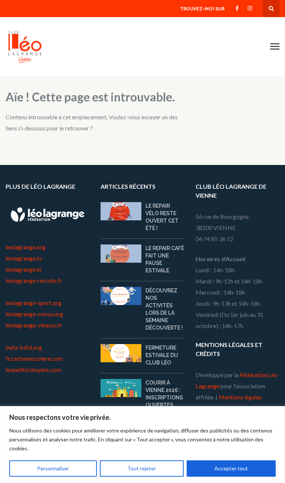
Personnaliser (53, 468)
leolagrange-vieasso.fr (34, 324)
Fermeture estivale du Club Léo (161, 355)
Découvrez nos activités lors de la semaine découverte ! (164, 309)
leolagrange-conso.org (34, 313)
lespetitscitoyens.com (33, 369)
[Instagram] (250, 7)
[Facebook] (237, 7)
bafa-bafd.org (24, 347)
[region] (142, 444)
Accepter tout (231, 468)
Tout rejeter (141, 468)
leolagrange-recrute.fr (34, 280)
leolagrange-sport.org (34, 302)
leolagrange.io (24, 269)
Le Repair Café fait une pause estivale (164, 259)
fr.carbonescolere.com (34, 358)
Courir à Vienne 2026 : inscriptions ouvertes (164, 394)
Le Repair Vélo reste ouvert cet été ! (161, 217)
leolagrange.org (26, 246)
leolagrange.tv (24, 258)
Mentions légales (240, 397)
